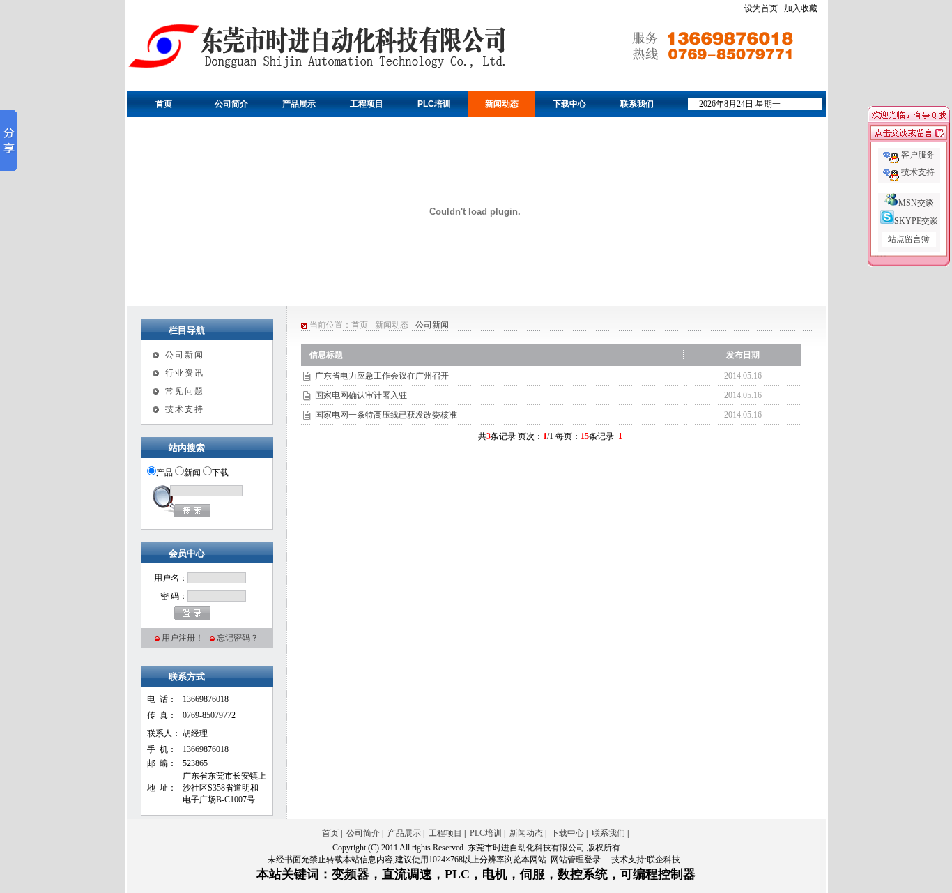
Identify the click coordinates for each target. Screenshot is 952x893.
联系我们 (637, 104)
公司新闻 (184, 355)
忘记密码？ (238, 638)
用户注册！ (183, 638)
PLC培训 (434, 104)
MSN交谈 (916, 203)
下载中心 (569, 104)
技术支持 (184, 409)
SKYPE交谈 (916, 221)
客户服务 (918, 155)
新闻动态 (502, 104)
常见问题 (184, 391)
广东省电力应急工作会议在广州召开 (382, 376)
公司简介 (231, 104)
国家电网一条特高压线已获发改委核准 (386, 415)
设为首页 (761, 8)
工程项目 (366, 104)
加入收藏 (800, 8)
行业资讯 (184, 373)
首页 (163, 104)
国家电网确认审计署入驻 (361, 395)
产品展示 (299, 104)
